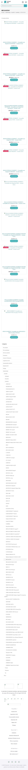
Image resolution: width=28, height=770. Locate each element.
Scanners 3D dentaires (7, 358)
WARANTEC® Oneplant (10, 655)
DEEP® (7, 467)
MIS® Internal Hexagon (10, 569)
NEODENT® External (10, 579)
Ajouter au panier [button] (14, 48)
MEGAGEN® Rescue (10, 564)
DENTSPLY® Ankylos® (10, 485)
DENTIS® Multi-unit (10, 475)
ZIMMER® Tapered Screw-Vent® (12, 665)
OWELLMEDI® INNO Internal (12, 611)
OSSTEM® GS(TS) (9, 604)
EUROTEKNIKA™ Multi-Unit (12, 516)
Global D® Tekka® (9, 521)
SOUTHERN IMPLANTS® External (13, 627)
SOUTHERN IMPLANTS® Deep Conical (14, 624)
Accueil (2, 12)
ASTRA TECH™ (9, 406)
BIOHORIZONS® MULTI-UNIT (12, 427)
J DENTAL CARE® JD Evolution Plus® (13, 536)
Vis (5, 672)
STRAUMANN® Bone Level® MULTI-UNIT (14, 632)
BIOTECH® (8, 437)
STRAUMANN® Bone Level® (12, 629)
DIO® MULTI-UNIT (10, 495)
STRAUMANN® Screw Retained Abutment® (14, 637)
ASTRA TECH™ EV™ (10, 409)
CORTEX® (8, 462)
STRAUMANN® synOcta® (11, 639)
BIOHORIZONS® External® (11, 422)
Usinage (4, 368)
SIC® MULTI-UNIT (10, 622)
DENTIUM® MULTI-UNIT (11, 483)
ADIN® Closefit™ (9, 391)
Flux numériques (6, 350)
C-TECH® (8, 452)
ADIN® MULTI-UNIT (10, 394)
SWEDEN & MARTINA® (11, 644)
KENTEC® (8, 541)
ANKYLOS (8, 384)
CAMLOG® (8, 455)
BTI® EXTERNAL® (10, 447)
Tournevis (7, 670)
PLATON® (8, 614)
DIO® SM (8, 498)
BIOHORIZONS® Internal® (11, 424)
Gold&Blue (8, 523)
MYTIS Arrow (8, 574)
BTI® (7, 445)
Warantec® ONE (9, 652)
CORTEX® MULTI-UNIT (11, 465)
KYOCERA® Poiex (9, 549)
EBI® (7, 506)
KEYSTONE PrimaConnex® (11, 544)
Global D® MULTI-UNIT (11, 518)
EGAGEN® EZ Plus (10, 508)
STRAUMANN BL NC (10, 389)
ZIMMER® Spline (9, 662)
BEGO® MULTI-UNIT (10, 417)
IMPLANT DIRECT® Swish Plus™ (13, 534)
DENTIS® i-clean (9, 473)
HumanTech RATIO (9, 526)
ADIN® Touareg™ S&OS (11, 396)
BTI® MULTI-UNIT (10, 450)
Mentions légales (19, 765)
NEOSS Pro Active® (10, 584)
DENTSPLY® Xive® (10, 490)
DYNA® (7, 503)
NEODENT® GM (9, 582)
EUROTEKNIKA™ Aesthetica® (12, 511)
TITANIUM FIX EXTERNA (11, 650)
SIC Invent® (8, 619)
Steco (5, 675)
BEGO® (7, 414)
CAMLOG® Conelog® (10, 457)
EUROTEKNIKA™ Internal (11, 513)
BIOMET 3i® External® (10, 432)
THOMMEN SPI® (9, 647)
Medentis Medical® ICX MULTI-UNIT (13, 556)
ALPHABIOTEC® (9, 399)
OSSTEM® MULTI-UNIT (11, 606)
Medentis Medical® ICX (10, 554)
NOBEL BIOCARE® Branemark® (12, 590)
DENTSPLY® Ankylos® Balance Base (13, 488)
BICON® (7, 419)
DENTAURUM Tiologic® (11, 470)
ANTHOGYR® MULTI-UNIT (11, 404)
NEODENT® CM (9, 577)
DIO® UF (8, 501)
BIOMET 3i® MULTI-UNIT (11, 434)
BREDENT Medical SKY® (11, 439)
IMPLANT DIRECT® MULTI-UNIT (13, 531)
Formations (5, 355)
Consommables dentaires (7, 363)
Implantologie (7, 12)
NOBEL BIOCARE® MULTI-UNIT (13, 592)
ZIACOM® (8, 657)
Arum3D (13, 12)
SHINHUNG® (8, 616)
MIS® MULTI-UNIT (10, 572)
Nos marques (5, 347)
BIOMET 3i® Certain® (10, 429)
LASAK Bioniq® (9, 551)
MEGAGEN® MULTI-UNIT (11, 562)
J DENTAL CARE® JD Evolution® (12, 539)
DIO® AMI (8, 493)
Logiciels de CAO (6, 360)
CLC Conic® (8, 460)
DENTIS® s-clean (9, 478)
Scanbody (17, 12)
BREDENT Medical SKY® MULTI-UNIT (14, 442)
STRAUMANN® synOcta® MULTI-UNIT (14, 642)
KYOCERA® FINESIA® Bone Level (13, 546)
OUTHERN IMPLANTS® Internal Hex (13, 609)
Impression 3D (5, 365)
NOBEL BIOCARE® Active (11, 587)
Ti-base (6, 667)
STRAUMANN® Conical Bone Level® (13, 634)
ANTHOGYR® (9, 401)
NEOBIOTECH (9, 386)
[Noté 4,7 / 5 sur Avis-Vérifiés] (14, 704)
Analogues (7, 376)
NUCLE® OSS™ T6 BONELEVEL (13, 599)
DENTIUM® (8, 480)
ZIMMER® (8, 660)
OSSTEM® (8, 601)
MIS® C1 (8, 567)
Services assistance (6, 352)
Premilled (7, 378)
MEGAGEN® (8, 559)
